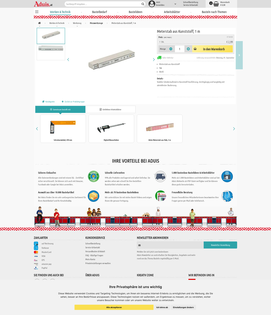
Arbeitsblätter (172, 12)
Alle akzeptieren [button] (114, 307)
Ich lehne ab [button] (162, 307)
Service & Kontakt (190, 5)
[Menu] (37, 11)
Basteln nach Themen (214, 12)
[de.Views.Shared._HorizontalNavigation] (39, 23)
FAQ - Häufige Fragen (94, 255)
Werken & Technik (60, 12)
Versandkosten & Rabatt (95, 251)
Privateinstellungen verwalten (98, 263)
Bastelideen (135, 12)
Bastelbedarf (99, 12)
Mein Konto (90, 259)
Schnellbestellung (190, 2)
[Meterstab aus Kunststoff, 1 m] (111, 59)
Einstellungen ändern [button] (183, 307)
